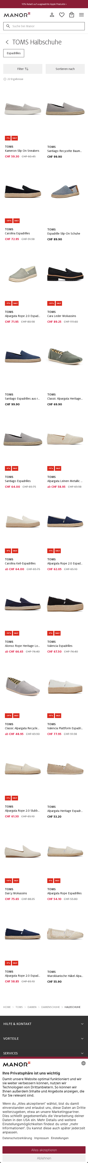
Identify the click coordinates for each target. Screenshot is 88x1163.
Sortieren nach (65, 69)
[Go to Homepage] (17, 14)
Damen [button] (32, 1007)
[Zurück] (7, 42)
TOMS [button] (19, 1007)
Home (7, 1007)
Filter (20, 69)
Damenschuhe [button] (50, 1007)
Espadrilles (14, 53)
